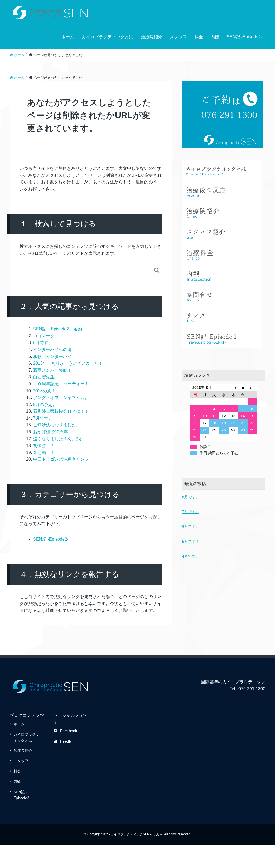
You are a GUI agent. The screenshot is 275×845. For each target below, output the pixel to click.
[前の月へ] (233, 387)
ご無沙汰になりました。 (56, 425)
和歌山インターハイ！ (54, 356)
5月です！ (190, 541)
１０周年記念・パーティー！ (61, 384)
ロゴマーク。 (46, 336)
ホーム (67, 37)
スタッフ (178, 37)
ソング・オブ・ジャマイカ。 (61, 397)
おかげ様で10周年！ (52, 432)
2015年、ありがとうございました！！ (70, 363)
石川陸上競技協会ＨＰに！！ (61, 411)
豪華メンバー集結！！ (54, 370)
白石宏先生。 (46, 377)
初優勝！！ (44, 445)
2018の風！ (44, 391)
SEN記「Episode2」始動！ (59, 329)
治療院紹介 (151, 37)
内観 (215, 37)
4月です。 (190, 556)
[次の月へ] (252, 387)
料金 (198, 37)
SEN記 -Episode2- (244, 37)
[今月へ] (243, 387)
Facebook (68, 731)
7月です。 (43, 418)
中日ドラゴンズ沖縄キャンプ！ (63, 459)
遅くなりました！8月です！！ (62, 439)
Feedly (66, 741)
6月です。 (43, 342)
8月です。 (190, 497)
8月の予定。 (45, 404)
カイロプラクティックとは (107, 37)
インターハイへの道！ (54, 349)
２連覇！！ (44, 452)
